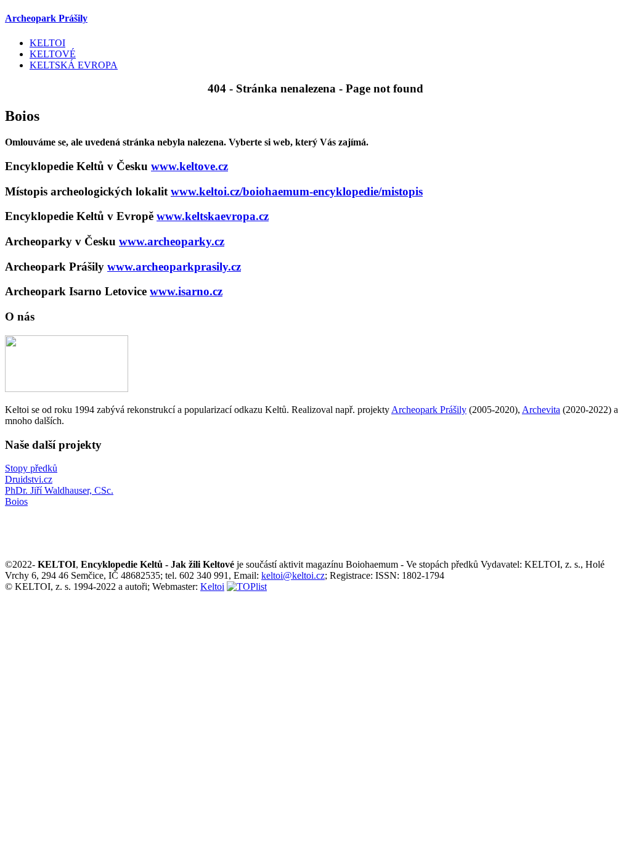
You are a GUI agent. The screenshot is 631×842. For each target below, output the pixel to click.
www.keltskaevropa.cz (213, 216)
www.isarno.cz (186, 291)
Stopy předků (31, 468)
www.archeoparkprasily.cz (174, 266)
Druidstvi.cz (28, 479)
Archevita (541, 409)
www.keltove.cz (189, 166)
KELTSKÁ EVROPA (74, 65)
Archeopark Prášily (428, 409)
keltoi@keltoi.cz (293, 575)
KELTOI (47, 43)
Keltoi (212, 586)
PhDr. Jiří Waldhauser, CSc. (59, 490)
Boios (16, 501)
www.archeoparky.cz (171, 241)
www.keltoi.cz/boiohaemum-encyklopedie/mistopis (297, 191)
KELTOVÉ (53, 54)
